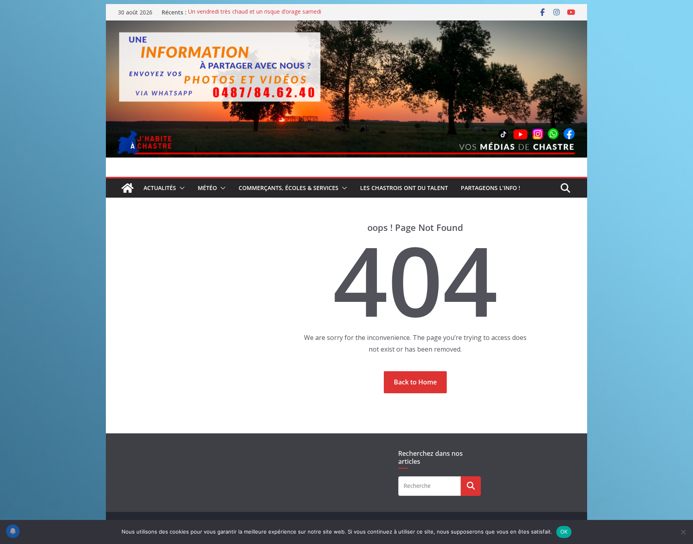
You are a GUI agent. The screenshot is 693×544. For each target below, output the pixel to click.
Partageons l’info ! (490, 188)
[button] (180, 188)
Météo (207, 188)
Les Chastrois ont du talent (404, 188)
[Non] (683, 532)
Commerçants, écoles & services (288, 188)
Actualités (160, 188)
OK (564, 531)
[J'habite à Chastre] (127, 188)
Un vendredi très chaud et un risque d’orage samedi (254, 12)
